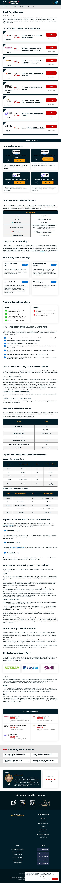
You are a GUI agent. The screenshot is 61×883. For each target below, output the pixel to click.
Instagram (45, 856)
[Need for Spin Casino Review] (17, 727)
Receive (19, 160)
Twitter (46, 853)
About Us (43, 818)
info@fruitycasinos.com (17, 815)
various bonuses (8, 525)
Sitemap (43, 826)
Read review (51, 39)
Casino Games (18, 854)
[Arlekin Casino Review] (17, 718)
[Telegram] (56, 2)
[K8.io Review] (17, 736)
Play (51, 35)
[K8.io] (16, 175)
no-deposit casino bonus (17, 547)
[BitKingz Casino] (16, 152)
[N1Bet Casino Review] (44, 718)
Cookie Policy (43, 829)
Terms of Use (43, 837)
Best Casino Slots (17, 860)
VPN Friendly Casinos (17, 857)
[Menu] (4, 2)
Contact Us (43, 821)
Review (8, 161)
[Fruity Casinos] (16, 3)
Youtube (45, 860)
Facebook (45, 849)
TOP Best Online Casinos (20, 6)
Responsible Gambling (43, 834)
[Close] (58, 873)
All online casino (7, 6)
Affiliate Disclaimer (43, 823)
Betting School (18, 862)
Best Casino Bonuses (17, 852)
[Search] (52, 2)
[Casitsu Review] (44, 727)
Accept (55, 879)
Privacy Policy (43, 832)
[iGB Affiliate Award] (13, 803)
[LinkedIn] (9, 784)
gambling (42, 251)
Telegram (45, 863)
